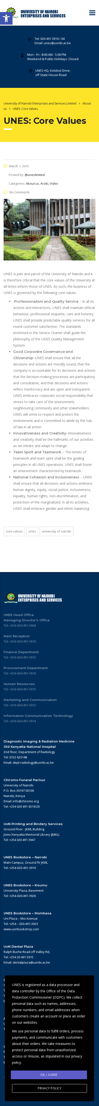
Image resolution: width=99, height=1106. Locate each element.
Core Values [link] (14, 531)
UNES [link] (32, 531)
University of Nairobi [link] (56, 531)
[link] (6, 18)
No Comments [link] (19, 192)
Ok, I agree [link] (48, 1075)
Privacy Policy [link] (49, 1088)
